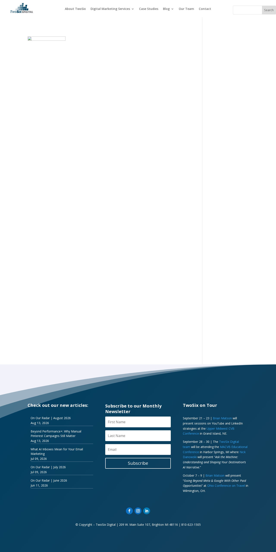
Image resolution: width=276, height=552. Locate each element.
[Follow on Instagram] (138, 510)
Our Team (186, 9)
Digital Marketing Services (110, 9)
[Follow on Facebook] (129, 510)
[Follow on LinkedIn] (146, 510)
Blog (166, 9)
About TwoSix (75, 9)
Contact (205, 9)
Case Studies (148, 9)
